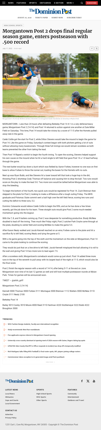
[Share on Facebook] (92, 48)
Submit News (57, 18)
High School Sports (13, 25)
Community (72, 394)
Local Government (12, 404)
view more (49, 362)
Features (21, 3)
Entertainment (73, 397)
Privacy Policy (10, 418)
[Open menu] (4, 3)
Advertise (9, 414)
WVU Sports (41, 397)
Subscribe (92, 3)
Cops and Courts (11, 400)
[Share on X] (96, 48)
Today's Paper (41, 18)
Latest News (11, 390)
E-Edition (59, 3)
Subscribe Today (74, 18)
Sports (33, 3)
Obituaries (45, 3)
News (10, 3)
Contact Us (11, 410)
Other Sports (41, 400)
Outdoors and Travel (76, 400)
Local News (10, 394)
